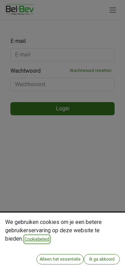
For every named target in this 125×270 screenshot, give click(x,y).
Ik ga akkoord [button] (102, 259)
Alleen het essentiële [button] (60, 259)
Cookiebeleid (37, 239)
